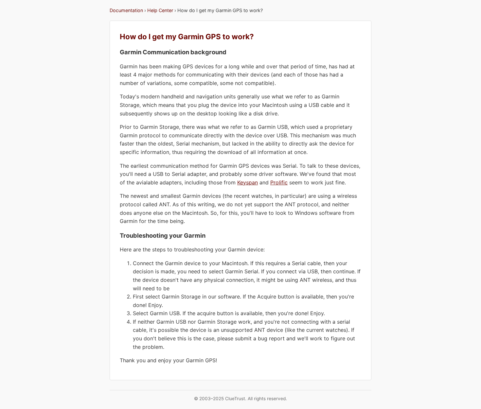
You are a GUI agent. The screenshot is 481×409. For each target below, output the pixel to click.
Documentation (126, 10)
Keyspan (247, 182)
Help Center (160, 10)
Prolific (279, 182)
